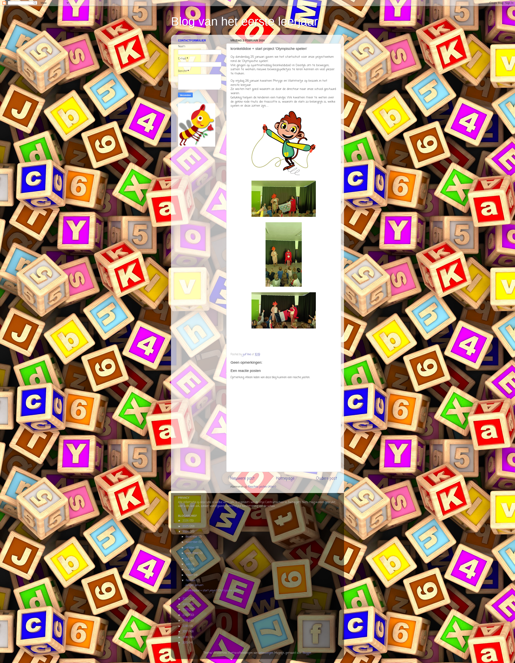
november (192, 542)
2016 (185, 637)
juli (188, 559)
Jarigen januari (194, 585)
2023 (186, 599)
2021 (185, 610)
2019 (185, 621)
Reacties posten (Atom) (262, 487)
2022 (186, 604)
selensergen (266, 653)
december (192, 537)
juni (188, 564)
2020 (185, 615)
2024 (186, 532)
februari (191, 581)
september (193, 553)
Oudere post (326, 478)
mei (188, 570)
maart (190, 575)
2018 (185, 626)
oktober (191, 548)
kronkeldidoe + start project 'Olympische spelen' (213, 591)
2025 (186, 526)
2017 (185, 632)
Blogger (307, 653)
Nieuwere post (242, 478)
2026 (186, 521)
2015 (185, 643)
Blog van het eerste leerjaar (244, 21)
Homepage (285, 478)
